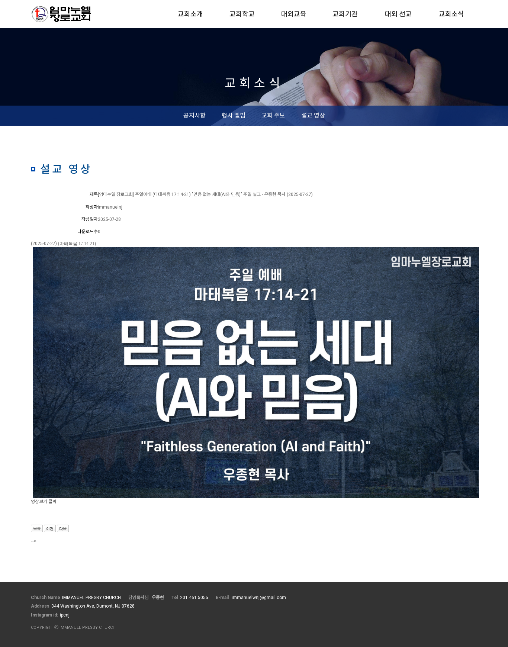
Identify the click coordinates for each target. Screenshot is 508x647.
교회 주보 (273, 115)
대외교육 (293, 14)
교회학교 (242, 14)
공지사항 (194, 115)
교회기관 (345, 14)
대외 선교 (398, 14)
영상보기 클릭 (44, 501)
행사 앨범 (233, 115)
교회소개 (190, 14)
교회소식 (451, 14)
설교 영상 (313, 115)
